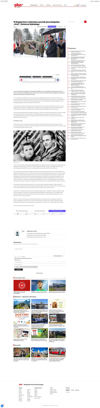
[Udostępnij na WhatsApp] (35, 214)
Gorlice (20, 396)
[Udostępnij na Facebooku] (18, 214)
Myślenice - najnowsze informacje (25, 297)
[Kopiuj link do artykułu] (53, 214)
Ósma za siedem (37, 398)
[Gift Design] (68, 392)
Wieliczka (28, 400)
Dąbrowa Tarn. (21, 395)
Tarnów (28, 398)
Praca (65, 5)
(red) (15, 27)
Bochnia (20, 391)
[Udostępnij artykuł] (65, 27)
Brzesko (20, 392)
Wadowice (29, 399)
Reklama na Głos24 (53, 391)
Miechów (20, 399)
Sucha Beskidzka (30, 396)
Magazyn (36, 391)
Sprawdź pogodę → (83, 5)
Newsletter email (53, 389)
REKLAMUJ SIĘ (96, 1)
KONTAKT (92, 1)
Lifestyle (35, 392)
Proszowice (29, 395)
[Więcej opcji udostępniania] (61, 214)
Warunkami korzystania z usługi (25, 266)
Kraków (20, 389)
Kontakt (51, 393)
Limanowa (20, 398)
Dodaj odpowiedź (57, 255)
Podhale (28, 393)
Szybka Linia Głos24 (57, 5)
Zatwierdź (19, 269)
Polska (35, 395)
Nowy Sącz (29, 389)
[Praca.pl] (68, 390)
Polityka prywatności (53, 392)
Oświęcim (28, 392)
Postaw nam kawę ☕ (51, 26)
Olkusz (28, 391)
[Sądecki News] (72, 390)
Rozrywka (48, 5)
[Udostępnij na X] (44, 214)
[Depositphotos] (77, 390)
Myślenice (20, 400)
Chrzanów (20, 393)
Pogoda (35, 389)
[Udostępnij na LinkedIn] (26, 214)
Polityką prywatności (34, 266)
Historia (42, 5)
